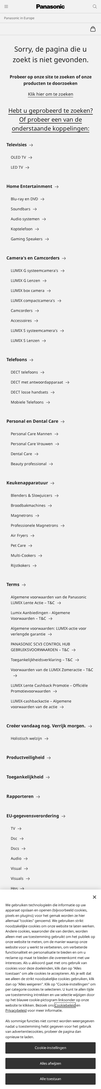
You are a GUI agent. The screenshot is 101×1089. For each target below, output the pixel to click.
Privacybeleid (16, 1010)
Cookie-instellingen (50, 1047)
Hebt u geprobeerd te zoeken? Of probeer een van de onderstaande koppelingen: (50, 119)
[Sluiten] (94, 897)
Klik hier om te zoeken (50, 94)
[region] (50, 989)
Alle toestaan (50, 1078)
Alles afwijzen (50, 1063)
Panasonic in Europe (19, 18)
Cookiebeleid (65, 1005)
